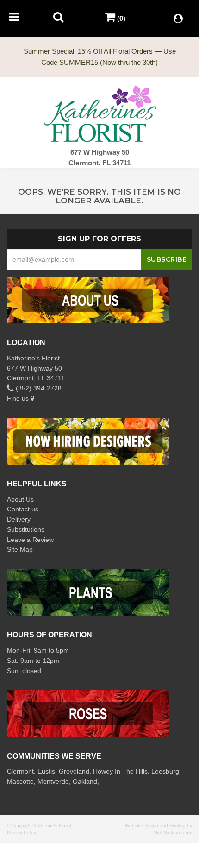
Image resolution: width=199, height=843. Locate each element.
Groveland (74, 771)
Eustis (46, 771)
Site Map (20, 549)
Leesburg (165, 771)
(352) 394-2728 (38, 388)
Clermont (20, 771)
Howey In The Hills (120, 771)
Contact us (22, 509)
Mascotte (20, 781)
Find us (19, 398)
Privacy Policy (21, 832)
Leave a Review (30, 539)
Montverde (53, 781)
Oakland (85, 781)
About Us (20, 499)
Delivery (19, 519)
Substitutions (25, 529)
